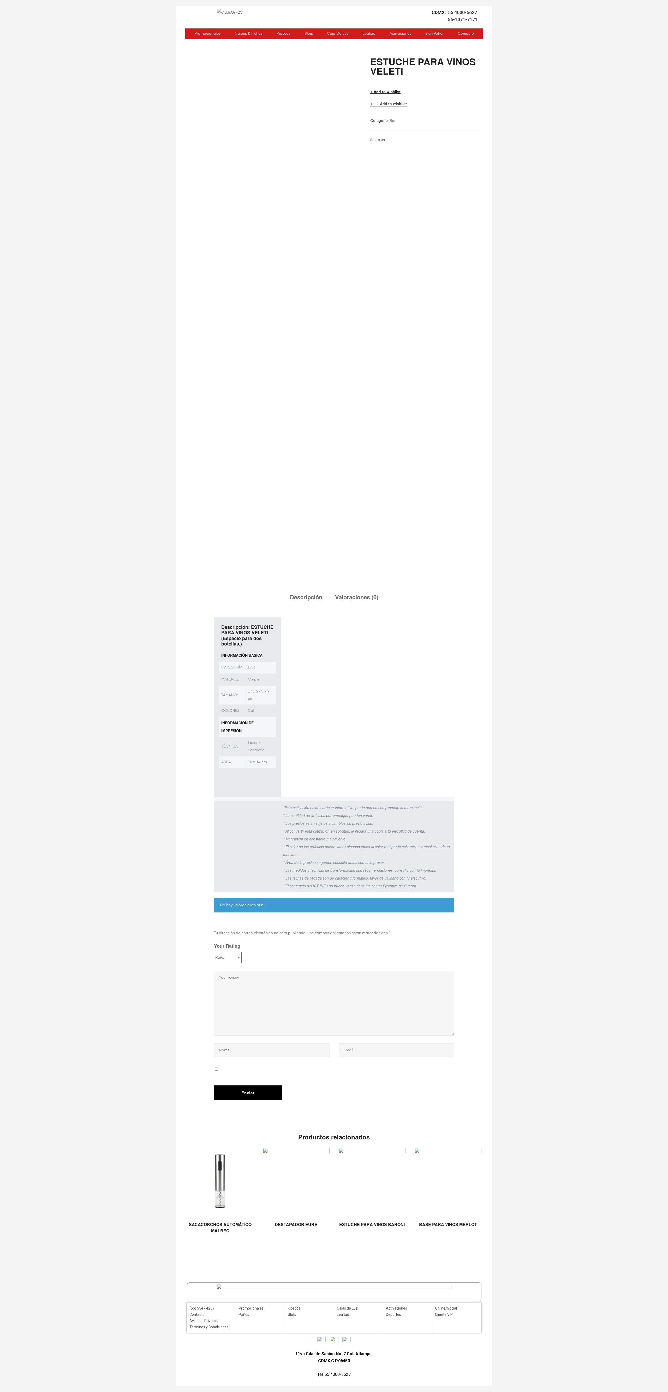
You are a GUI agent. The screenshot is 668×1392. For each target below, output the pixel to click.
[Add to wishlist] (247, 1154)
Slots (309, 33)
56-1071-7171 (463, 19)
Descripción (306, 597)
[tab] (306, 597)
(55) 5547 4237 (201, 1308)
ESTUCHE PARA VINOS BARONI (372, 1224)
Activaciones (400, 33)
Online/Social (446, 1308)
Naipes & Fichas (249, 33)
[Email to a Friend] (428, 140)
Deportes (393, 1314)
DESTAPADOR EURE (296, 1224)
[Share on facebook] (389, 140)
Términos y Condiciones (209, 1327)
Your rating (227, 945)
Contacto (466, 33)
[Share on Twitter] (395, 140)
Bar (393, 121)
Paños (244, 1314)
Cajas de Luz (347, 1308)
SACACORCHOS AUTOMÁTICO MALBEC (220, 1227)
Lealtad (368, 33)
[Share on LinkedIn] (402, 140)
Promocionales (207, 33)
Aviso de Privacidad (205, 1321)
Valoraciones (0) (356, 597)
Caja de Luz (337, 33)
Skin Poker (434, 33)
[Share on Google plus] (415, 140)
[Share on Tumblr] (408, 140)
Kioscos (283, 33)
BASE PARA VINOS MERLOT (448, 1224)
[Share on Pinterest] (422, 140)
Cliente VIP (444, 1314)
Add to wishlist (387, 92)
